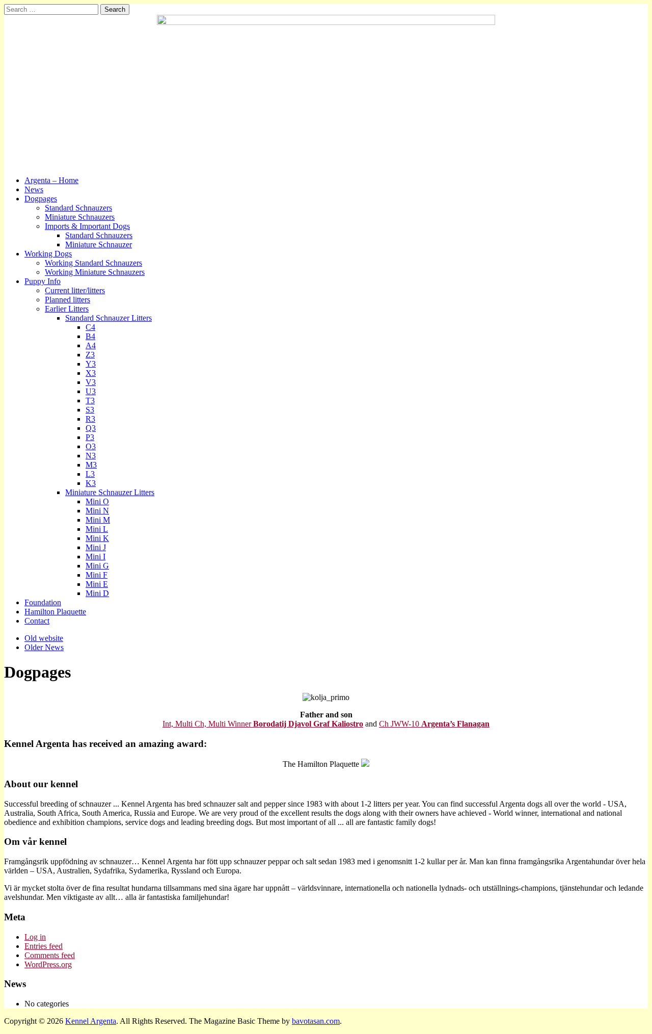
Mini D (97, 593)
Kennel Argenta (90, 1021)
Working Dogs (48, 253)
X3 (91, 373)
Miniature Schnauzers (80, 217)
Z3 (90, 354)
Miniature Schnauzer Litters (109, 492)
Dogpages (40, 198)
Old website (43, 638)
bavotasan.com (316, 1021)
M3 (91, 464)
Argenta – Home (51, 180)
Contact (36, 620)
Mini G (97, 565)
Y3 (91, 363)
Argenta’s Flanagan (455, 723)
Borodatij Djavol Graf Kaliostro (308, 723)
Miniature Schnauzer (98, 244)
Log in (35, 937)
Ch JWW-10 (400, 723)
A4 (91, 345)
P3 (90, 437)
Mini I (95, 556)
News (33, 189)
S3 (90, 409)
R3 (90, 419)
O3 (91, 446)
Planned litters (67, 299)
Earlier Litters (67, 308)
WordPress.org (48, 964)
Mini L (97, 529)
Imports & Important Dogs (87, 226)
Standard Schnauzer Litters (108, 318)
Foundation (42, 602)
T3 (90, 400)
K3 (91, 483)
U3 (91, 391)
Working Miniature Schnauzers (95, 272)
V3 (91, 382)
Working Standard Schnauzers (93, 262)
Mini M (98, 519)
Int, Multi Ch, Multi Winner (207, 723)
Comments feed (49, 955)
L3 (90, 474)
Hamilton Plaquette (55, 611)
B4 (90, 336)
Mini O (97, 501)
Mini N (97, 510)
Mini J (96, 547)
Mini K (97, 538)
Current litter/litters (75, 290)
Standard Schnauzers (78, 207)
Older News (44, 647)
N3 (91, 455)
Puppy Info (42, 281)
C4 (90, 327)
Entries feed (43, 946)
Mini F (96, 575)
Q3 (91, 428)
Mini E (97, 584)
